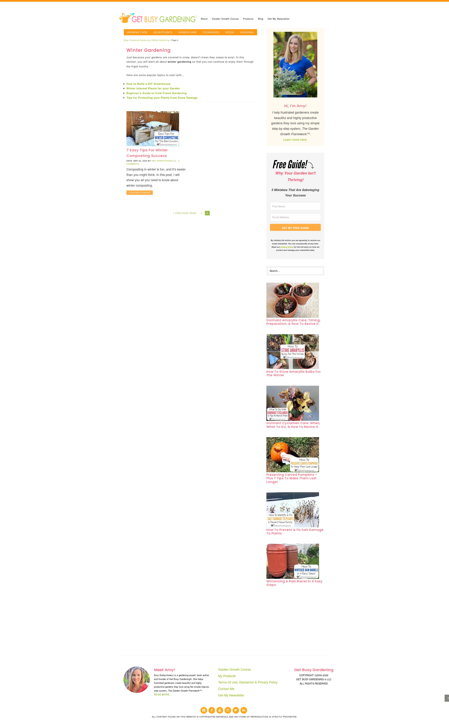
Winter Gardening (160, 40)
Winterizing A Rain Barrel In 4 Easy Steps (294, 583)
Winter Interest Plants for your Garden (153, 88)
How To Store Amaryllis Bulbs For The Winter (293, 373)
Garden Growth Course (234, 669)
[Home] (158, 17)
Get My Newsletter (231, 695)
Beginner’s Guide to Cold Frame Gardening (156, 93)
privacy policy (286, 247)
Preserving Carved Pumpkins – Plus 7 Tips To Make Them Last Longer (291, 478)
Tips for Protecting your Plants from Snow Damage (161, 98)
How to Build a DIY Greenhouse (148, 84)
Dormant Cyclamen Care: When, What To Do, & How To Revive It (293, 425)
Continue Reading (139, 192)
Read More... (163, 694)
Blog (126, 40)
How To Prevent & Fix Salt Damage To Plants (295, 531)
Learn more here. (295, 139)
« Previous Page (184, 213)
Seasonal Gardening (140, 40)
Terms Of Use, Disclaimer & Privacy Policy (247, 682)
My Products (227, 675)
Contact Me (226, 688)
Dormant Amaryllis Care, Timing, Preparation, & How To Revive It (293, 322)
